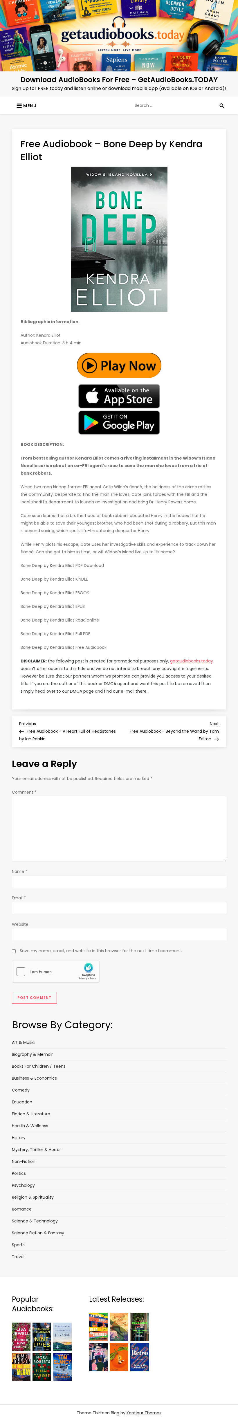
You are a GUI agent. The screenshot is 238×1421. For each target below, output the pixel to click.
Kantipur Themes (144, 1413)
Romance (22, 1209)
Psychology (23, 1185)
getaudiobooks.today (191, 661)
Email (19, 898)
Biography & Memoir (32, 1054)
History (19, 1138)
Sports (18, 1245)
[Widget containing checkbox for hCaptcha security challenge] (56, 972)
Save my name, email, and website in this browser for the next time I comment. (101, 951)
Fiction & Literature (31, 1114)
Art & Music (23, 1042)
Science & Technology (35, 1221)
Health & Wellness (30, 1126)
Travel (18, 1257)
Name (19, 871)
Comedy (21, 1090)
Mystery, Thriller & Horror (36, 1149)
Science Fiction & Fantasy (38, 1233)
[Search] (221, 105)
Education (22, 1102)
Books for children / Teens (39, 1066)
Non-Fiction (23, 1161)
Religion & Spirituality (33, 1197)
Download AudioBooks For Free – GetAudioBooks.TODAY (119, 79)
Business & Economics (34, 1078)
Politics (19, 1173)
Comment (24, 792)
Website (20, 924)
